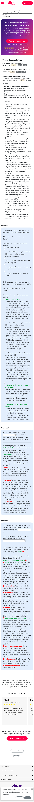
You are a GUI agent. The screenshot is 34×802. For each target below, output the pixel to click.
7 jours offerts (17, 416)
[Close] (31, 380)
